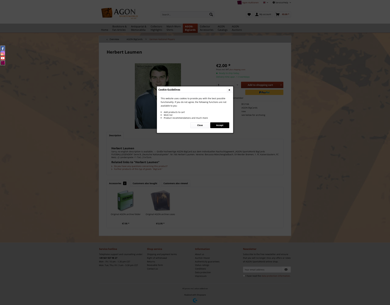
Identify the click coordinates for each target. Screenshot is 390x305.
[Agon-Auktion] (2, 63)
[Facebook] (2, 48)
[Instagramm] (2, 53)
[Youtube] (2, 58)
